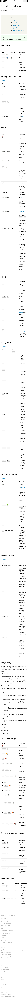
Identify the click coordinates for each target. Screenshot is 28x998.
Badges (2, 927)
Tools (14, 21)
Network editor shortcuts (6, 957)
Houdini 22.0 (4, 4)
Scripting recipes (4, 979)
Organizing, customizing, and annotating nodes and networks (13, 950)
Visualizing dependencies (6, 954)
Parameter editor (4, 935)
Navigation (15, 22)
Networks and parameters (14, 4)
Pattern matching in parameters (7, 940)
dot (22, 197)
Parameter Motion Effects (6, 994)
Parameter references (5, 944)
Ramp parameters (4, 938)
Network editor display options (7, 956)
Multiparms (3, 937)
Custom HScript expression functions (8, 996)
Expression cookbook (5, 969)
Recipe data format (5, 981)
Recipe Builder (4, 977)
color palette (22, 322)
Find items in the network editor (7, 930)
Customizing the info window (6, 992)
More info (4, 48)
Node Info (3, 928)
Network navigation (5, 921)
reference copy (22, 823)
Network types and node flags (6, 925)
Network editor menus (5, 986)
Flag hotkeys (15, 27)
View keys (15, 16)
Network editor (4, 920)
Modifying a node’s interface (6, 942)
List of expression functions (6, 971)
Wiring (14, 19)
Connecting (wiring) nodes (6, 923)
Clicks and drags (16, 28)
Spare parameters (4, 967)
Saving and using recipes (6, 975)
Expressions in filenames (5, 965)
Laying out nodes (16, 25)
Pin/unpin (21, 211)
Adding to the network (18, 17)
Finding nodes (16, 32)
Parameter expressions (5, 964)
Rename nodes (6, 959)
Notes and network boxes (18, 30)
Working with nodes (17, 24)
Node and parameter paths (6, 952)
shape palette (22, 331)
